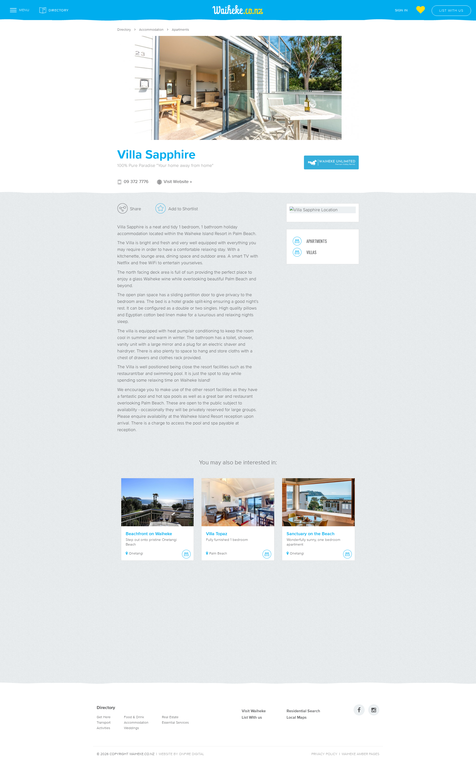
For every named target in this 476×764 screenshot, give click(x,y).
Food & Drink (134, 717)
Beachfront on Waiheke (149, 533)
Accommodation (151, 29)
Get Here (104, 717)
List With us (252, 717)
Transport (104, 722)
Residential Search (303, 711)
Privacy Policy (324, 754)
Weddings (131, 728)
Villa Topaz (216, 533)
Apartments (180, 29)
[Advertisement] (238, 627)
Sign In (401, 10)
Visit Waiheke (254, 711)
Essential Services (175, 722)
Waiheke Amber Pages (360, 754)
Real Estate (170, 717)
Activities (103, 728)
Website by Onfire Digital (181, 754)
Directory (59, 10)
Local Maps (297, 717)
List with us (451, 10)
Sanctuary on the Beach (310, 533)
